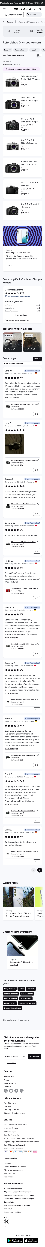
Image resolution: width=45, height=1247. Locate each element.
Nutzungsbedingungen (13, 1188)
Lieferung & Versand (11, 1110)
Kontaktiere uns (10, 1103)
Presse (6, 1080)
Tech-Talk (7, 1163)
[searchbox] (35, 14)
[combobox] (7, 50)
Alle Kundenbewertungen (13, 1170)
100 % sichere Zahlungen (13, 1148)
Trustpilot (7, 1087)
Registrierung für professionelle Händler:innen (21, 1142)
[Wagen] (39, 9)
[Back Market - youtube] (11, 1091)
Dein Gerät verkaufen (12, 1135)
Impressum (8, 1209)
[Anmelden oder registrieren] (34, 9)
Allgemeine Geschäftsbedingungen (17, 1192)
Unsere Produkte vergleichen (15, 1167)
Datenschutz (9, 1202)
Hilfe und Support (10, 1106)
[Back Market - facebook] (16, 1091)
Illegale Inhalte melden (12, 1212)
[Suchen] (28, 14)
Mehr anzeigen (11, 637)
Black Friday (8, 1177)
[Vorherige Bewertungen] (33, 870)
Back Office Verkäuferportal (14, 1145)
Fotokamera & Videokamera (28, 22)
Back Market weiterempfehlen (15, 1125)
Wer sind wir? (9, 1076)
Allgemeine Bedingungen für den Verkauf (19, 1195)
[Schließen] (42, 3)
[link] (10, 265)
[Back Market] (22, 9)
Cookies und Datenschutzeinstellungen (19, 1198)
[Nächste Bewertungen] (39, 870)
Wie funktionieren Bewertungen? (18, 320)
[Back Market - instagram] (6, 1091)
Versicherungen (10, 1131)
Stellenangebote (10, 1083)
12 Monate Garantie (11, 1128)
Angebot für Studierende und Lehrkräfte (19, 1138)
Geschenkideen (10, 1173)
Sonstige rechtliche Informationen (17, 1205)
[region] (22, 342)
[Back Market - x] (22, 1091)
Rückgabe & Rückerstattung (14, 1113)
